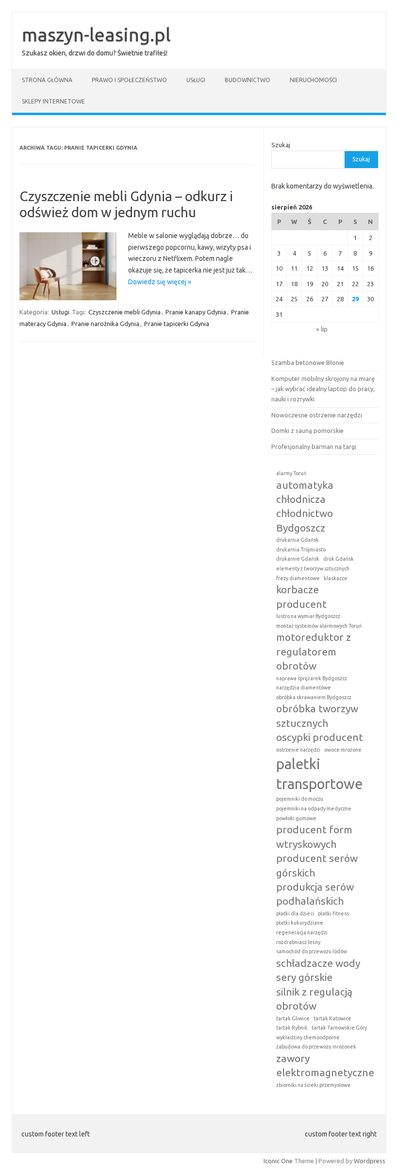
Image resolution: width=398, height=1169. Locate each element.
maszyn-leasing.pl (96, 34)
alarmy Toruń (291, 473)
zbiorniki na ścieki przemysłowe (313, 1085)
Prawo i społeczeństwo (129, 80)
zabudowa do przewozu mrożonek (316, 1046)
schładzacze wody (318, 963)
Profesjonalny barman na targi (313, 446)
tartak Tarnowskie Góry (339, 1028)
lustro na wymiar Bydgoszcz (308, 616)
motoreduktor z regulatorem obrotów (313, 651)
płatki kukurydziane (299, 923)
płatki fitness (333, 913)
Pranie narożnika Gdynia (105, 323)
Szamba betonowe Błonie (307, 362)
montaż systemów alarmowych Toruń (319, 626)
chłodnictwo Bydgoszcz (304, 520)
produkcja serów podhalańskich (315, 894)
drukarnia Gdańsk (297, 540)
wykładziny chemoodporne (308, 1037)
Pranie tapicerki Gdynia (176, 323)
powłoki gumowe (296, 818)
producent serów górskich (317, 865)
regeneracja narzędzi (302, 932)
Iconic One (278, 1160)
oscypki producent (319, 737)
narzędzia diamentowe (303, 687)
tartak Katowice (332, 1018)
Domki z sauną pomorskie (307, 430)
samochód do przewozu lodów (311, 951)
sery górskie (304, 977)
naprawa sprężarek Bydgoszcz (311, 678)
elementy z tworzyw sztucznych (312, 568)
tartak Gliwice (293, 1018)
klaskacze (336, 578)
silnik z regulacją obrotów (314, 999)
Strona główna (47, 80)
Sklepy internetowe (53, 101)
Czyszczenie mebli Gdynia (124, 312)
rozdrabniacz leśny (298, 942)
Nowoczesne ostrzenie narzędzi (316, 415)
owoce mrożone (343, 750)
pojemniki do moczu (299, 799)
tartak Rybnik (292, 1028)
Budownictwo (247, 80)
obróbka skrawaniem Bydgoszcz (313, 697)
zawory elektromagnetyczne (325, 1065)
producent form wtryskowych (314, 836)
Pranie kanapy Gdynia (196, 312)
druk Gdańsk (338, 559)
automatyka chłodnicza (304, 492)
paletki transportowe (319, 774)
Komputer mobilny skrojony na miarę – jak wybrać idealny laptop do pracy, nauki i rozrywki (323, 389)
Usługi (195, 80)
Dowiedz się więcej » (159, 282)
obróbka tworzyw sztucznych (317, 715)
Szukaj (280, 144)
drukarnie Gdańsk (297, 559)
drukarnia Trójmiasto (301, 549)
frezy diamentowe (298, 578)
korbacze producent (301, 596)
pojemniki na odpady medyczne (313, 808)
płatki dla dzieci (295, 913)
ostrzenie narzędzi (298, 750)
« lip (322, 329)
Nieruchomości (313, 80)
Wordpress (369, 1160)
